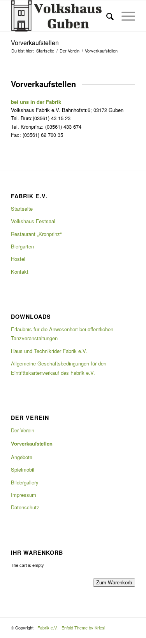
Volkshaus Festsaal (33, 221)
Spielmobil (22, 469)
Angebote (21, 457)
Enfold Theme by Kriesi (83, 627)
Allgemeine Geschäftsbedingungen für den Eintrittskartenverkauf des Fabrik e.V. (58, 368)
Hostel (18, 258)
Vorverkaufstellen (35, 42)
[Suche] (106, 15)
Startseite (22, 208)
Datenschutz (25, 507)
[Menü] (124, 15)
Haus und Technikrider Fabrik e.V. (49, 351)
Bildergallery (25, 482)
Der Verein (22, 430)
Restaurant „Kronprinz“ (36, 234)
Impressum (23, 494)
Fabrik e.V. (47, 627)
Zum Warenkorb (114, 583)
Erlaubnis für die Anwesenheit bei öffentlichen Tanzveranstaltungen (62, 333)
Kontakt (19, 271)
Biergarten (22, 246)
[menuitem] (106, 15)
